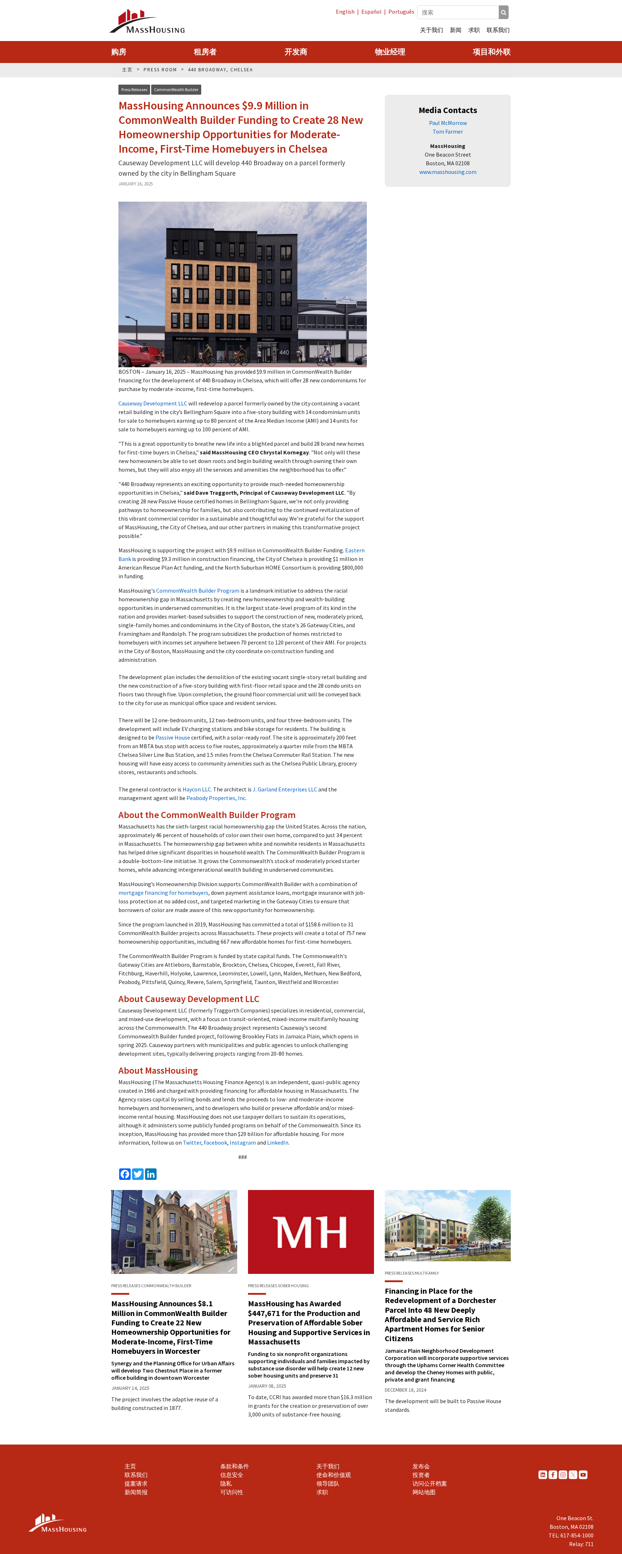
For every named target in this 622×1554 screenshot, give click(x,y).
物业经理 (390, 52)
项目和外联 (492, 52)
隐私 (226, 1483)
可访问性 (231, 1492)
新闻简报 (136, 1492)
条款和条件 (234, 1466)
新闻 (455, 29)
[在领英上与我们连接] (543, 1474)
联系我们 (498, 29)
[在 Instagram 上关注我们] (563, 1474)
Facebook (215, 1142)
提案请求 (136, 1483)
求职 (474, 29)
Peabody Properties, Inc (215, 797)
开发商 (296, 52)
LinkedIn (277, 1142)
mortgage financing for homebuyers (163, 892)
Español (371, 11)
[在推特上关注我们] (573, 1474)
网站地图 (424, 1492)
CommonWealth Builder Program (197, 590)
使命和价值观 (333, 1474)
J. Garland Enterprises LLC (285, 789)
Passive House (173, 737)
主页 (130, 1466)
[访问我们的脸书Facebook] (553, 1474)
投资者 (421, 1474)
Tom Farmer (448, 131)
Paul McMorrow (448, 122)
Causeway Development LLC (152, 403)
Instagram (243, 1142)
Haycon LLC (196, 789)
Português (401, 11)
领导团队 (327, 1483)
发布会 (421, 1466)
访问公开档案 (430, 1483)
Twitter (192, 1142)
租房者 (205, 52)
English (345, 11)
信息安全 (231, 1474)
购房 (118, 52)
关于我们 (431, 29)
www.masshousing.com (448, 171)
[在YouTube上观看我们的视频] (583, 1474)
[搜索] (504, 12)
